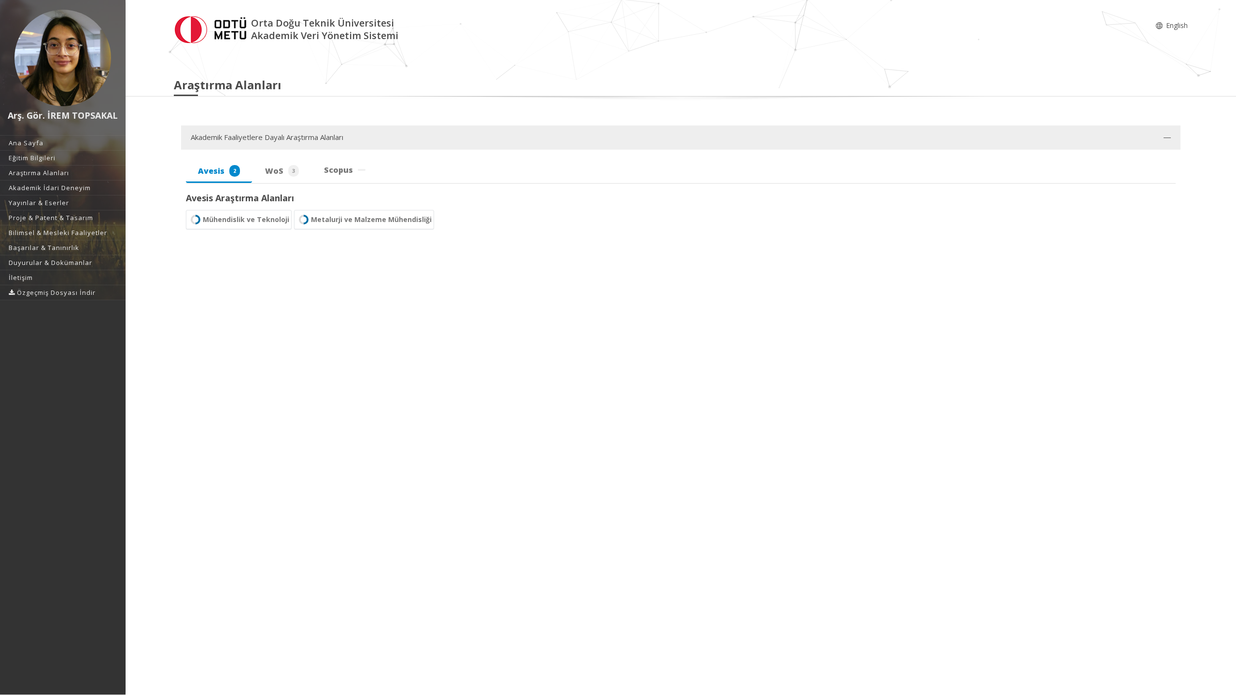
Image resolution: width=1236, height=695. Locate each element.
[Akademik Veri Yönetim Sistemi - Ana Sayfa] (212, 28)
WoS (280, 171)
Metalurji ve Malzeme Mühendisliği (371, 219)
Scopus (338, 170)
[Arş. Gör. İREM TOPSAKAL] (63, 58)
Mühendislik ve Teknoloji (246, 219)
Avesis (217, 171)
